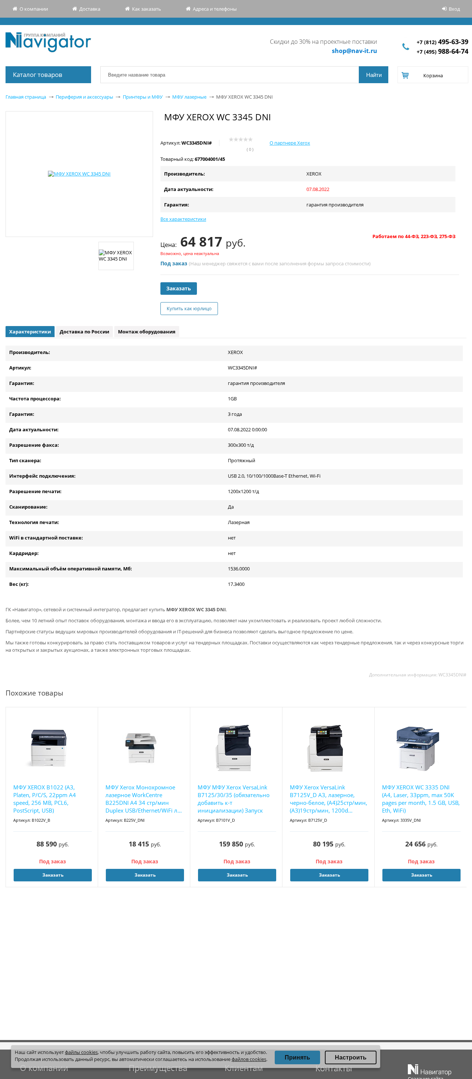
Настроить (351, 1057)
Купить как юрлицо (189, 308)
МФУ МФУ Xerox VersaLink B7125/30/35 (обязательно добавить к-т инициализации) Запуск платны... (234, 799)
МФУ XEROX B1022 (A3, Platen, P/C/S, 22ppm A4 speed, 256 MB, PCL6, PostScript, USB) (44, 798)
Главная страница (26, 96)
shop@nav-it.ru (354, 51)
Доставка (89, 9)
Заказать (178, 288)
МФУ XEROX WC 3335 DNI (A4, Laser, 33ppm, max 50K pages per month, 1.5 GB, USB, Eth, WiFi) (421, 798)
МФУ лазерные (189, 96)
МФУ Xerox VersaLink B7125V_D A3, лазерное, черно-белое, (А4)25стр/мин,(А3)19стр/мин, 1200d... (328, 798)
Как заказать (146, 9)
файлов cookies (249, 1059)
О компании (34, 9)
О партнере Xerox (290, 142)
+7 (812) (442, 42)
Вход (454, 9)
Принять (297, 1057)
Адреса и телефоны (215, 9)
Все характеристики (183, 219)
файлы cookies (81, 1052)
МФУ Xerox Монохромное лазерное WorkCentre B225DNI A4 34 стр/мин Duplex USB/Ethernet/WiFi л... (143, 798)
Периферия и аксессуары (84, 96)
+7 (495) (442, 51)
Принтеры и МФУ (143, 96)
